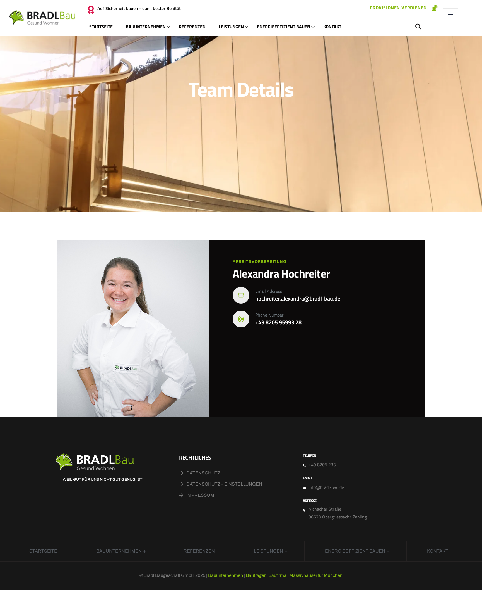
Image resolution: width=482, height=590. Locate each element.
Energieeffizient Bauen (283, 26)
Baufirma (277, 575)
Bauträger (255, 575)
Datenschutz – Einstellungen (224, 484)
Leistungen (231, 26)
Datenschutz (203, 472)
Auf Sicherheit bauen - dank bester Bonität (139, 8)
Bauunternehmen (146, 26)
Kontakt (332, 26)
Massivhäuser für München (316, 575)
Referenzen (192, 26)
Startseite (101, 26)
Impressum (200, 495)
